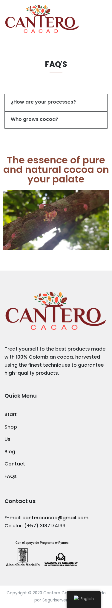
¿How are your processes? (43, 102)
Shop (10, 426)
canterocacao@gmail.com (55, 517)
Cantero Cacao (59, 593)
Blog (9, 451)
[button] (56, 102)
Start (10, 414)
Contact (14, 463)
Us (7, 439)
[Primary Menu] (101, 19)
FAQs (10, 476)
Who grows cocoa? (34, 119)
